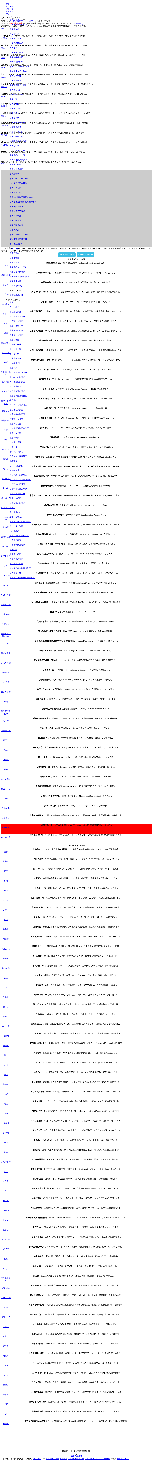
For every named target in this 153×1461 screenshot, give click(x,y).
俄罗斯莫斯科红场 (17, 151)
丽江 (6, 871)
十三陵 (6, 1365)
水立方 (6, 1181)
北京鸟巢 (13, 368)
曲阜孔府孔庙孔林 (17, 494)
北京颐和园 (14, 340)
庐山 (6, 1065)
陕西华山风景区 (16, 410)
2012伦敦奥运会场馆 (18, 183)
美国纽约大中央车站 (18, 267)
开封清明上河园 (16, 526)
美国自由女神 (15, 39)
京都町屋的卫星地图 (85, 254)
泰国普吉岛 (14, 29)
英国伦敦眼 (14, 104)
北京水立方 (14, 461)
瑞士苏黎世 (14, 113)
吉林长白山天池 (16, 466)
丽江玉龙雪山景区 (17, 391)
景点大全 (9, 7)
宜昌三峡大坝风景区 (18, 475)
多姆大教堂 (6, 595)
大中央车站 (6, 779)
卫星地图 (9, 12)
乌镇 (6, 1414)
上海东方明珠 (15, 344)
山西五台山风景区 (17, 484)
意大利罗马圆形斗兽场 (19, 67)
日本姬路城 (14, 263)
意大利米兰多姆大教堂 (19, 179)
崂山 (6, 1143)
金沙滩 (6, 1113)
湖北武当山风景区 (17, 377)
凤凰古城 (6, 949)
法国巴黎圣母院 (16, 20)
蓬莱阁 (6, 1084)
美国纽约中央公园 (17, 155)
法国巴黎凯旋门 (16, 43)
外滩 (6, 1152)
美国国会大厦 (15, 216)
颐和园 (6, 929)
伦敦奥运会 (6, 605)
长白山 (6, 1191)
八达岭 (6, 900)
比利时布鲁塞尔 (16, 286)
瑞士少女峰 (14, 258)
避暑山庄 (6, 1288)
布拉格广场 (6, 837)
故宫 (6, 852)
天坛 (6, 1104)
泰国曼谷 (13, 48)
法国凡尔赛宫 (15, 81)
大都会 (6, 798)
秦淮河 (6, 1424)
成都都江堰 (14, 470)
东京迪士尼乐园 (16, 132)
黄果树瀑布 (6, 1162)
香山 (6, 1375)
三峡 (6, 1172)
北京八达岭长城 (16, 326)
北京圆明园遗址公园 (18, 396)
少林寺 (6, 1094)
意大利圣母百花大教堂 (19, 235)
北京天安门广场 (16, 330)
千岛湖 (6, 997)
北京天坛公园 (15, 424)
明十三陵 (13, 550)
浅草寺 (6, 750)
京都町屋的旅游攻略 (66, 254)
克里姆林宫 (6, 789)
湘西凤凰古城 (15, 349)
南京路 (6, 1356)
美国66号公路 (15, 188)
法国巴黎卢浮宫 (16, 53)
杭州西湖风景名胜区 (18, 316)
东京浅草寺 (14, 253)
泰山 (6, 891)
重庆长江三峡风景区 (18, 456)
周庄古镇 (13, 400)
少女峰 (6, 760)
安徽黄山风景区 (16, 335)
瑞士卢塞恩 (14, 230)
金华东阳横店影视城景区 (20, 568)
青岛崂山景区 (15, 442)
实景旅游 (9, 9)
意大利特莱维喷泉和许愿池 (21, 197)
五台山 (6, 1230)
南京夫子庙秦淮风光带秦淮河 (22, 578)
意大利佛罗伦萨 (16, 169)
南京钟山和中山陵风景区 (20, 522)
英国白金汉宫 (15, 221)
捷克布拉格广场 (16, 295)
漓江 (6, 978)
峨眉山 (6, 1017)
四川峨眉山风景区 (17, 382)
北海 (6, 1259)
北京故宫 (13, 302)
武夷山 (6, 1269)
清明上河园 (6, 1317)
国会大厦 (6, 672)
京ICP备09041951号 (76, 1459)
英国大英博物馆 (16, 225)
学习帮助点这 (79, 23)
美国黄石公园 (15, 90)
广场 (8, 14)
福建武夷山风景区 (17, 503)
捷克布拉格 (14, 174)
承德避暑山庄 (15, 512)
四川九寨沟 (14, 307)
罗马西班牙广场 (16, 244)
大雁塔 (6, 1385)
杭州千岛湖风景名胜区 (19, 372)
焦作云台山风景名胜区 (19, 536)
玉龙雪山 (6, 1036)
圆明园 (6, 1046)
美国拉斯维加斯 (16, 57)
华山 (6, 1075)
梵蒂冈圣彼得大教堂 (18, 141)
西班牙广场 (6, 731)
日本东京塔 (14, 118)
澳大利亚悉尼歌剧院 (18, 160)
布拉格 (6, 585)
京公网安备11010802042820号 (97, 1459)
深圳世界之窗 (15, 433)
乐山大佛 (6, 968)
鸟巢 (6, 987)
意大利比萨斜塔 (16, 62)
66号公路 (6, 614)
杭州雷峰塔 (14, 531)
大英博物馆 (6, 692)
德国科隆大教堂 (16, 207)
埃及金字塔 (14, 34)
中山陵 (6, 1307)
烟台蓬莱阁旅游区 (17, 414)
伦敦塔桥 (6, 624)
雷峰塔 (6, 1327)
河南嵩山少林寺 (16, 419)
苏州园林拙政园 (16, 564)
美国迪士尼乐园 (16, 95)
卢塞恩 (6, 702)
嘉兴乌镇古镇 (15, 573)
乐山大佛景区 (15, 358)
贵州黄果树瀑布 (16, 452)
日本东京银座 (15, 165)
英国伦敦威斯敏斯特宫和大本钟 (23, 202)
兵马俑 (6, 1220)
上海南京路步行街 (17, 545)
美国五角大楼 (15, 76)
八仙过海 (6, 1239)
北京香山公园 (15, 554)
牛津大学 (6, 808)
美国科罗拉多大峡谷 (18, 85)
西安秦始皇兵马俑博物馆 (20, 480)
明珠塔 (6, 939)
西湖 (6, 881)
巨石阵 (6, 740)
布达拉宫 (6, 1026)
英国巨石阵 (14, 249)
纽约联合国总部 (16, 137)
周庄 (6, 1055)
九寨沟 (6, 861)
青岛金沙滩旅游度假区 (19, 428)
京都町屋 (6, 828)
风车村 (6, 721)
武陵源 (6, 1346)
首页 (8, 4)
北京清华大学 (15, 438)
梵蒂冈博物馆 (15, 127)
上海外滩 (13, 447)
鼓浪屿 (6, 958)
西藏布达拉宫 (15, 386)
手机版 (126, 1459)
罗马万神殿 (6, 663)
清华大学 (6, 1133)
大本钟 (6, 643)
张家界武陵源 (15, 540)
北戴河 (12, 508)
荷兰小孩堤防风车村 (18, 239)
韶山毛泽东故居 (16, 517)
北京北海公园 (15, 498)
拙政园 (6, 1395)
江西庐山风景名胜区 (18, 405)
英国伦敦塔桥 (15, 193)
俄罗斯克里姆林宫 (17, 272)
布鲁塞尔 (6, 818)
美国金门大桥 (15, 109)
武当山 (6, 1007)
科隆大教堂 (6, 653)
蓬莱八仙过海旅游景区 (19, 489)
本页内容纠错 (76, 1456)
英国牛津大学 (15, 281)
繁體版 (120, 1459)
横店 (6, 1404)
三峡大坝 (6, 1210)
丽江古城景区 (15, 312)
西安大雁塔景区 (16, 559)
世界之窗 (6, 1123)
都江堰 (6, 1201)
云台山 (6, 1336)
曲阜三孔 (6, 1249)
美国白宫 (13, 99)
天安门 (6, 910)
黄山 (6, 920)
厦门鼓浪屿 (14, 354)
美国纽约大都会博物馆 (19, 277)
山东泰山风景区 (16, 321)
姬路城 (6, 769)
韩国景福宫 (14, 146)
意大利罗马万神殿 (17, 211)
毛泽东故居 (6, 1298)
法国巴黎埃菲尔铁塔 (18, 25)
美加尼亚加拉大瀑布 (18, 71)
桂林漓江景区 (15, 363)
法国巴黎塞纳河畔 (17, 123)
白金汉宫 (6, 682)
